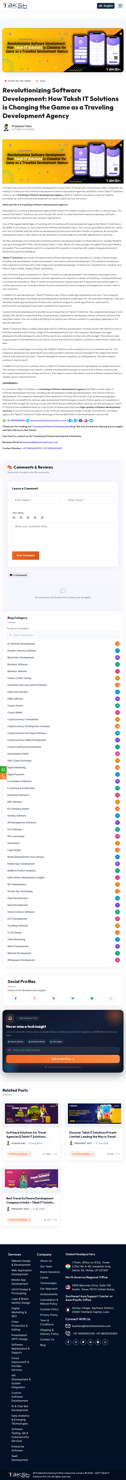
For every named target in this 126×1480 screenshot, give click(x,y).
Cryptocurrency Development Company (28, 726)
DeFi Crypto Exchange (19, 760)
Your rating (17, 512)
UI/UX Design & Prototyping (21, 1291)
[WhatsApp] (111, 998)
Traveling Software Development (51, 426)
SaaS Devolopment (17, 905)
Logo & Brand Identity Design (20, 1300)
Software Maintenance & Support (20, 1348)
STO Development (17, 918)
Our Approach (49, 1288)
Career (44, 1277)
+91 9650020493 (15, 420)
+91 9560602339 (31, 448)
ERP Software (14, 801)
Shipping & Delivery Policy (49, 1331)
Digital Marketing (16, 767)
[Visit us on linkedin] (90, 1342)
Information (13, 843)
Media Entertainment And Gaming (25, 856)
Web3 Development (18, 946)
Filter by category (18, 628)
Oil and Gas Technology (20, 891)
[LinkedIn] (72, 998)
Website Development (19, 953)
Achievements (49, 1294)
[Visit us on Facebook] (68, 1342)
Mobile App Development (21, 863)
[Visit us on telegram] (98, 1342)
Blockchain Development (20, 657)
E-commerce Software (19, 781)
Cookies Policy (49, 1309)
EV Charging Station (18, 808)
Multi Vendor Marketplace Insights (26, 877)
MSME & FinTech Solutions (21, 870)
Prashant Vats (22, 126)
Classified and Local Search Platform (27, 685)
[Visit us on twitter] (83, 1342)
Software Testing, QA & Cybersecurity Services (20, 1435)
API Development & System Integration (21, 1381)
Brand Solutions (50, 1272)
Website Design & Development (21, 1262)
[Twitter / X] (53, 998)
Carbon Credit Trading (19, 678)
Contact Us (47, 1339)
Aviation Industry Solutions (21, 650)
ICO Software (14, 829)
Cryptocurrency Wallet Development (26, 740)
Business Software (17, 664)
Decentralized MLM (18, 753)
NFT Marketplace (16, 884)
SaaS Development (17, 898)
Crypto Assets (15, 705)
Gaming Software (16, 815)
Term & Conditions (47, 1322)
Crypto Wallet (14, 712)
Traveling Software (19, 81)
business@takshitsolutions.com (48, 420)
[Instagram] (34, 998)
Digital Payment (15, 774)
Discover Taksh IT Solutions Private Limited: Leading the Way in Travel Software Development (92, 1135)
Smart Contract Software (20, 911)
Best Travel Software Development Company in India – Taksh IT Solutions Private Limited (31, 1200)
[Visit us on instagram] (76, 1342)
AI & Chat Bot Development (19, 1408)
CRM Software (15, 698)
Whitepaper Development (21, 960)
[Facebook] (15, 998)
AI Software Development (21, 643)
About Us (46, 1260)
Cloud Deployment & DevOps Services (20, 1363)
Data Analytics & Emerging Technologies (20, 1419)
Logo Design (14, 850)
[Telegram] (91, 998)
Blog (43, 1345)
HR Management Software (21, 822)
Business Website (17, 671)
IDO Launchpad (15, 836)
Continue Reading (18, 1154)
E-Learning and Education (21, 788)
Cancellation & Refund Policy (49, 1301)
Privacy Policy (49, 1314)
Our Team (46, 1266)
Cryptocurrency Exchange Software (26, 733)
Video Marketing (16, 939)
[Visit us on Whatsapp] (105, 1342)
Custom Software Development (24, 746)
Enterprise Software (18, 795)
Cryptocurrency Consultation (22, 719)
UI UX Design (14, 932)
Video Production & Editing (19, 1325)
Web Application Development (21, 1272)
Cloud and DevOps (17, 691)
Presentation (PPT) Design (19, 1337)
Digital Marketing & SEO (18, 1312)
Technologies (48, 1283)
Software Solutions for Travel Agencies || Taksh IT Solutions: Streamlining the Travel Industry (27, 1135)
